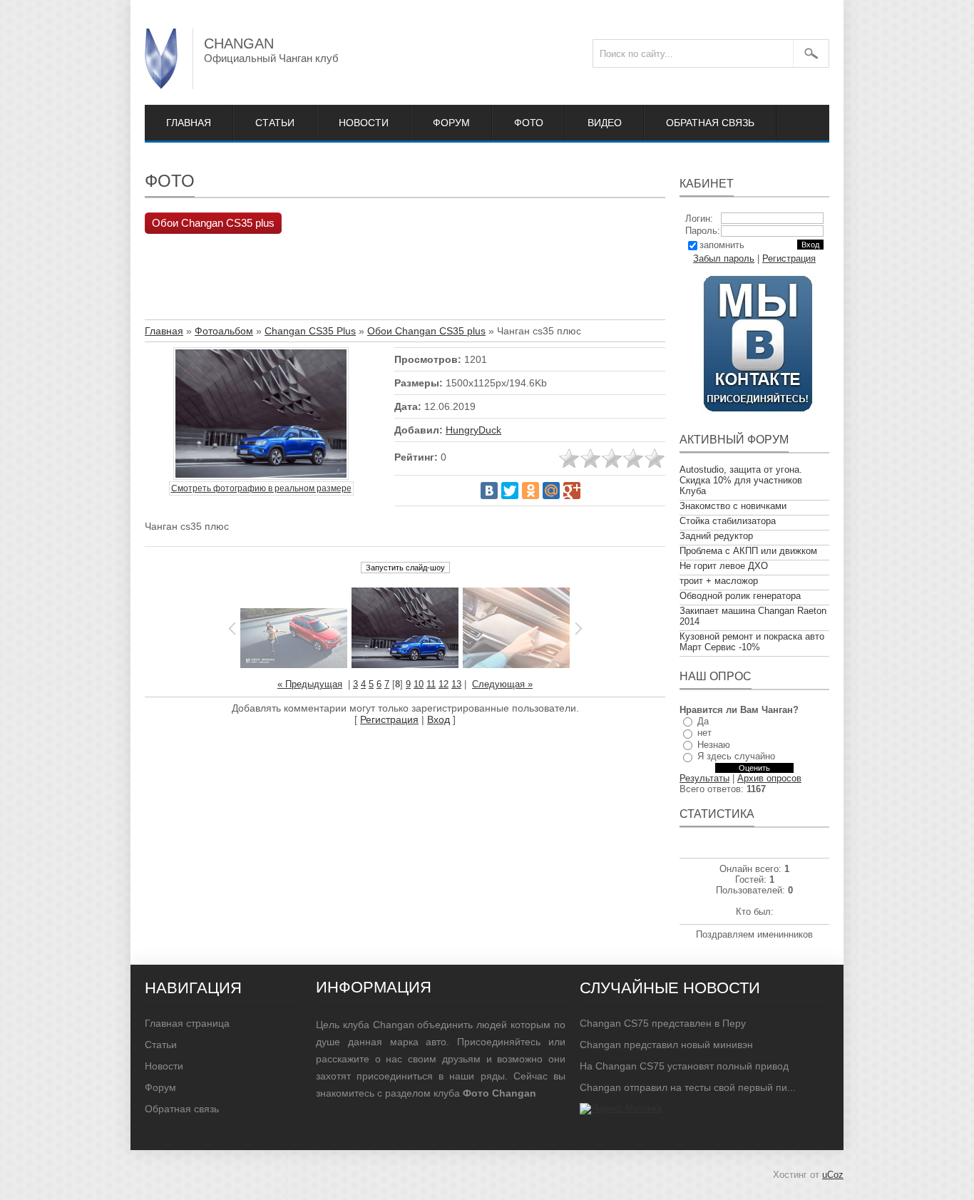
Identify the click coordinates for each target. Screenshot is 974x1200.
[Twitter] (509, 490)
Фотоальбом (224, 331)
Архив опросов (769, 778)
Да (703, 721)
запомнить (721, 245)
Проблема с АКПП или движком (748, 550)
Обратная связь (710, 122)
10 (419, 684)
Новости (364, 122)
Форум (451, 122)
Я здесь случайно (736, 756)
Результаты (704, 778)
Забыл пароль (723, 258)
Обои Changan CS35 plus (213, 223)
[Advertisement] (404, 280)
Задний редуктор (716, 535)
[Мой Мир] (551, 490)
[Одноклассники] (530, 490)
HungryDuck (473, 430)
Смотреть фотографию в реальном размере (261, 488)
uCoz (833, 1174)
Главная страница (187, 1023)
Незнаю (713, 744)
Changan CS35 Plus (310, 331)
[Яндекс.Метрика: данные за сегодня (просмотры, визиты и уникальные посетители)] (621, 1108)
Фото (528, 122)
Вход (438, 719)
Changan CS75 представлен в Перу (663, 1023)
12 (443, 684)
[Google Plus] (571, 490)
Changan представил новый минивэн (666, 1044)
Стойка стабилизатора (728, 521)
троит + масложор (719, 580)
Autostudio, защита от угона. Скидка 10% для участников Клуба (741, 480)
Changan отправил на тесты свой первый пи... (688, 1087)
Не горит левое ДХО (724, 565)
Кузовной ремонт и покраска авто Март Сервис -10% (752, 641)
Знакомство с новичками (733, 506)
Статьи (274, 122)
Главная (188, 122)
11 (431, 684)
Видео (605, 122)
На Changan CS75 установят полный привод (684, 1066)
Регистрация (389, 719)
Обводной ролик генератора (740, 595)
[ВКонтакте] (489, 490)
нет (704, 732)
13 (456, 684)
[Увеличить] (261, 414)
